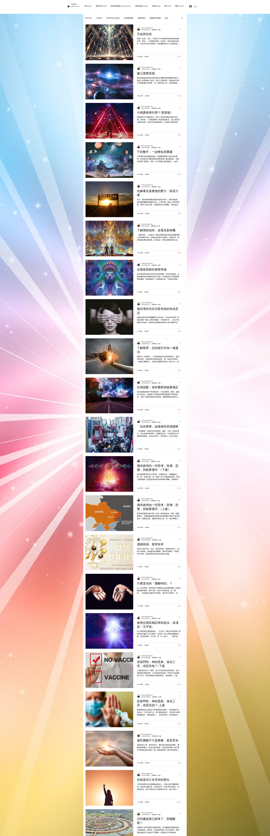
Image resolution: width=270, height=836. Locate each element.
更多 (166, 18)
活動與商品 (141, 18)
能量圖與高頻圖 (155, 18)
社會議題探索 (128, 18)
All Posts (88, 18)
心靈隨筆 (99, 18)
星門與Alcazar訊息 (113, 18)
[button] (102, 6)
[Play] (69, 6)
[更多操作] (180, 29)
